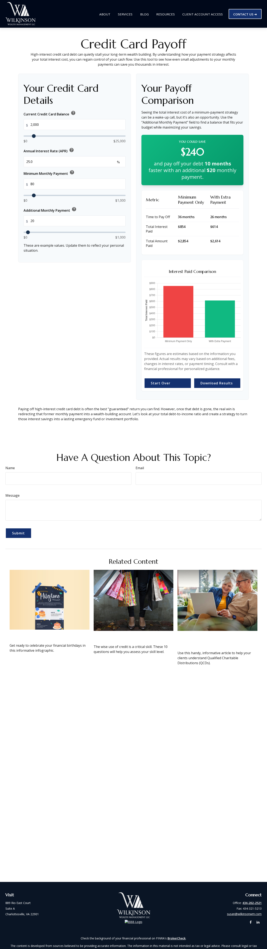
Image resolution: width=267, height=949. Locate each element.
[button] (105, 14)
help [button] (73, 112)
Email (140, 468)
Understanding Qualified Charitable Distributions (206, 639)
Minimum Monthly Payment (49, 173)
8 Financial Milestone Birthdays (45, 635)
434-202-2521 (252, 903)
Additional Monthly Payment (50, 210)
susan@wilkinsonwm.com (244, 914)
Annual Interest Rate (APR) (49, 150)
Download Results (216, 383)
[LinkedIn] (258, 922)
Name (10, 468)
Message (12, 495)
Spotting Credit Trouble (121, 636)
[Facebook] (250, 922)
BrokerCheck (177, 938)
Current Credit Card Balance (50, 113)
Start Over (160, 383)
